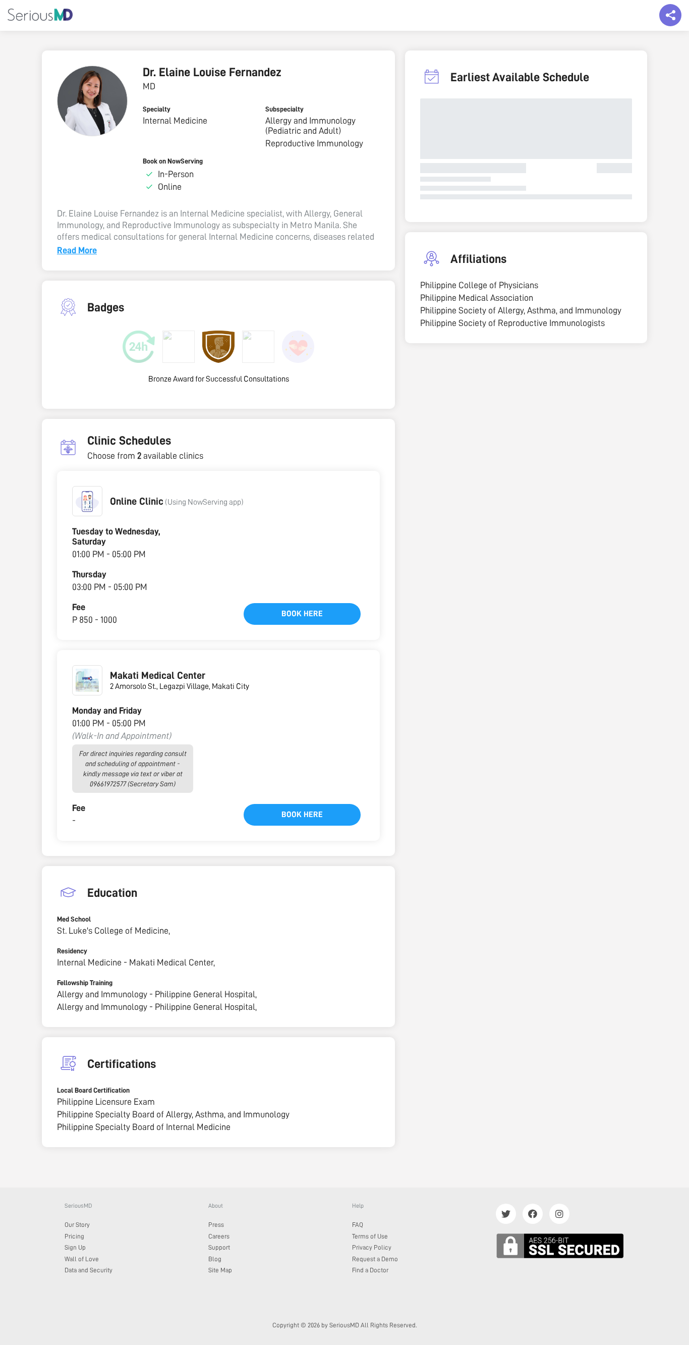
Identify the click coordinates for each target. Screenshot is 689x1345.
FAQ (357, 1224)
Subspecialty (284, 109)
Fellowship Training (84, 982)
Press (216, 1224)
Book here (302, 614)
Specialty (156, 109)
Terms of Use (370, 1236)
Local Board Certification (93, 1090)
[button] (87, 501)
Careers (218, 1236)
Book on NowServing (173, 161)
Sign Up (75, 1247)
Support (219, 1247)
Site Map (220, 1270)
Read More (77, 250)
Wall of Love (82, 1259)
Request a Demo (375, 1259)
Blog (214, 1259)
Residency (72, 950)
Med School (74, 919)
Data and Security (88, 1270)
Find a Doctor (370, 1270)
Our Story (77, 1224)
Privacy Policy (371, 1247)
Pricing (74, 1236)
